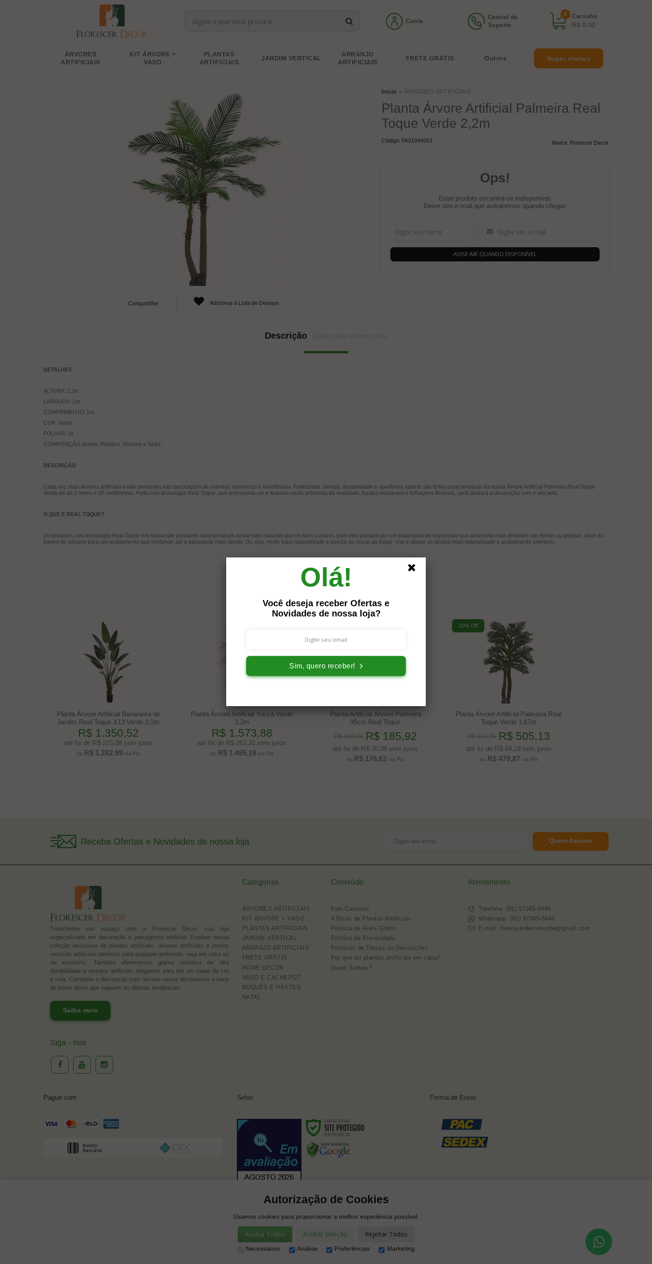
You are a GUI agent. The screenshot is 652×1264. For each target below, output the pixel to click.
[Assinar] (326, 666)
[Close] (416, 570)
